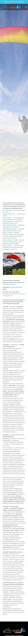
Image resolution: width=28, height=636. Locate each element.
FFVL (4, 319)
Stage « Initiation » (7, 217)
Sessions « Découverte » (9, 214)
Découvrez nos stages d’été (14, 2)
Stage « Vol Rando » (8, 245)
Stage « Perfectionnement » (10, 225)
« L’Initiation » (12, 306)
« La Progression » (14, 344)
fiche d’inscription (15, 287)
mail (11, 295)
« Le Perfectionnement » (16, 434)
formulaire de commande (17, 293)
